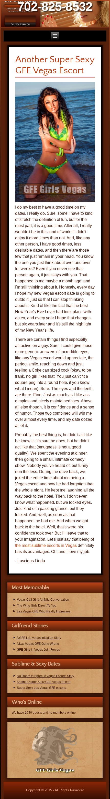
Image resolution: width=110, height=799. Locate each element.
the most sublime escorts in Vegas (46, 545)
